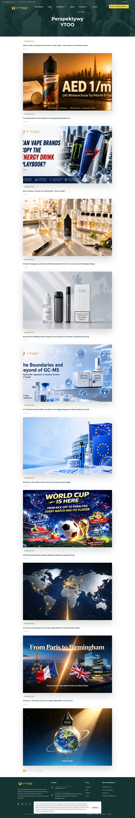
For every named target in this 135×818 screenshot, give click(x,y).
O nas (49, 7)
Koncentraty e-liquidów (107, 790)
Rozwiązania (60, 7)
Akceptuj (95, 807)
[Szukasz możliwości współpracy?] (67, 787)
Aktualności (82, 7)
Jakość (72, 7)
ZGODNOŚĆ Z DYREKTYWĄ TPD (109, 796)
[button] (125, 2)
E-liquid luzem (105, 793)
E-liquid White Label (106, 787)
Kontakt (95, 7)
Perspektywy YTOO (29, 41)
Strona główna (39, 7)
